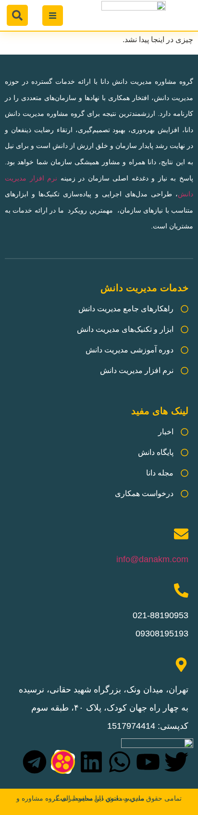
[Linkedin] (91, 762)
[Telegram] (35, 762)
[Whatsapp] (120, 762)
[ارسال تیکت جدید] (157, 773)
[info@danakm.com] (181, 534)
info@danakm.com (152, 559)
